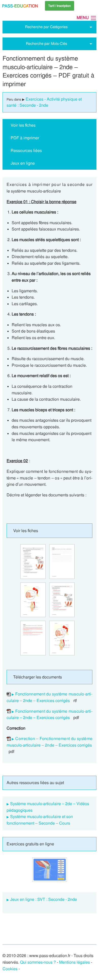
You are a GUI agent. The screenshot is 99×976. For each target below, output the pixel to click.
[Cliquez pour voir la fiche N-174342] (62, 600)
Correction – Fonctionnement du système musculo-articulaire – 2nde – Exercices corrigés (49, 742)
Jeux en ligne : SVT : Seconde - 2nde (43, 899)
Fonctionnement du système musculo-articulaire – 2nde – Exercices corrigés (49, 697)
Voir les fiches (23, 125)
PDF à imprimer (25, 138)
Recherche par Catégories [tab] (46, 27)
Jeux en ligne (23, 163)
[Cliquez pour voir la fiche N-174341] (33, 561)
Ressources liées (26, 150)
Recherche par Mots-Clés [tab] (46, 43)
